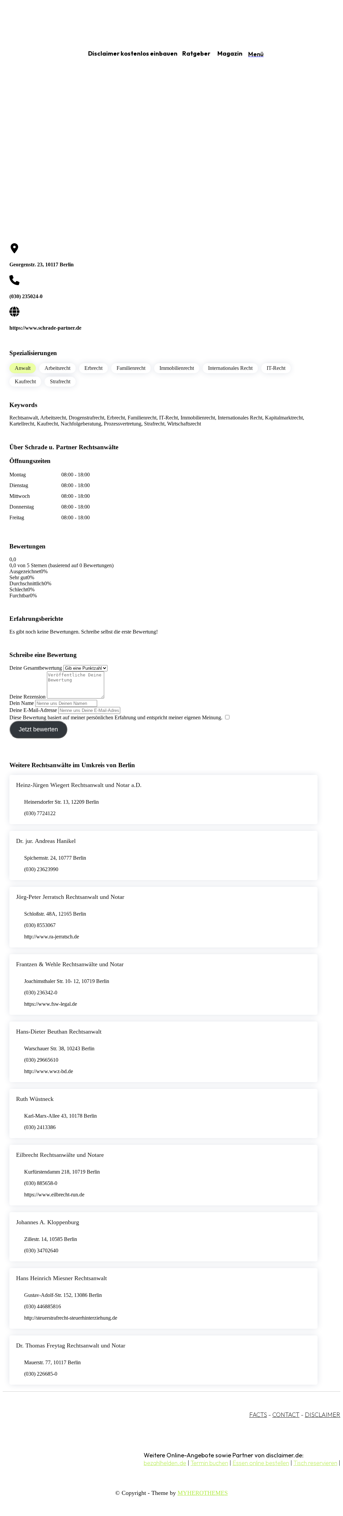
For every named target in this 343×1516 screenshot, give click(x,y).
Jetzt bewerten (38, 729)
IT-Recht (276, 368)
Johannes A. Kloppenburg (47, 1222)
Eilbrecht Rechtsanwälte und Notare (60, 1154)
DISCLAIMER (322, 1415)
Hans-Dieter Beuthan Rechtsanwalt (58, 1031)
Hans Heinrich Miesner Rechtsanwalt (61, 1278)
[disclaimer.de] (36, 54)
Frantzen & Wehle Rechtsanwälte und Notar (70, 964)
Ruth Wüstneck (35, 1099)
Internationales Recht (230, 368)
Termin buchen (209, 1463)
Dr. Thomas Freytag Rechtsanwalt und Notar (70, 1345)
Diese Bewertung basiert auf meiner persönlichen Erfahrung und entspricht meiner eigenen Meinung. (115, 717)
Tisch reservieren (315, 1463)
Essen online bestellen (260, 1463)
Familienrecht (131, 368)
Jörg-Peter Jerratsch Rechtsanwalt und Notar (70, 897)
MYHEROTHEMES (203, 1493)
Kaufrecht (25, 381)
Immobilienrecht (176, 368)
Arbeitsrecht (57, 368)
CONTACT (285, 1415)
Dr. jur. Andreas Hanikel (46, 841)
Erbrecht (93, 368)
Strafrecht (60, 381)
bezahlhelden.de (165, 1463)
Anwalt (22, 368)
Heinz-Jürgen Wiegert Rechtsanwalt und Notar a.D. (79, 785)
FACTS (258, 1415)
